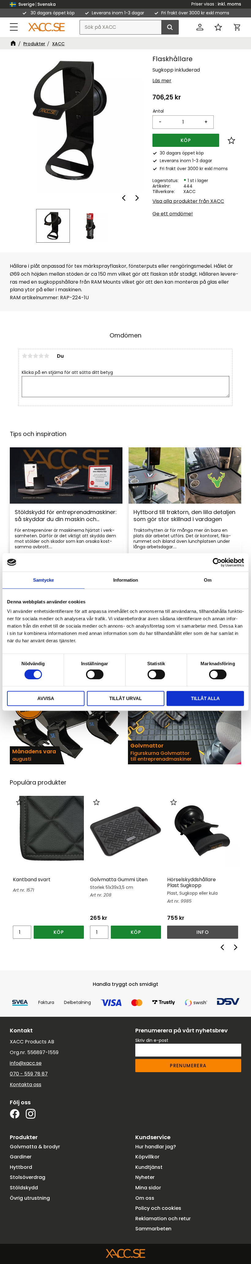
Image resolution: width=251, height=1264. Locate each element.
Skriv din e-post (151, 1040)
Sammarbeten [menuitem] (153, 1228)
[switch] (94, 674)
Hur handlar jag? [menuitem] (155, 1146)
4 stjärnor (41, 356)
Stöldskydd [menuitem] (24, 1187)
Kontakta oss (25, 1084)
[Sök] (169, 27)
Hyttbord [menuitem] (21, 1167)
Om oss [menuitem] (144, 1198)
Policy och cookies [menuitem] (158, 1208)
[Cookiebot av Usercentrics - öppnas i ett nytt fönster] (217, 562)
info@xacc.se (26, 1063)
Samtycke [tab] (43, 580)
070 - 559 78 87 (29, 1073)
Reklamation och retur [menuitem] (163, 1218)
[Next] (136, 198)
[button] (14, 27)
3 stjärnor (35, 356)
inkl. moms (229, 4)
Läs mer (161, 80)
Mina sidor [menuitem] (148, 1187)
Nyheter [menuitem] (145, 1177)
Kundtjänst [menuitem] (149, 1167)
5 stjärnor (46, 356)
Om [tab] (208, 580)
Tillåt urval (125, 698)
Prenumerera (188, 1065)
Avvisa (45, 698)
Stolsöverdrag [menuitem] (27, 1177)
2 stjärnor (30, 356)
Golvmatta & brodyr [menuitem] (35, 1146)
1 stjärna (24, 356)
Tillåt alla (205, 698)
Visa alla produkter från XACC (188, 201)
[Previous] (124, 198)
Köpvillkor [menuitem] (147, 1156)
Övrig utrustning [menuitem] (30, 1198)
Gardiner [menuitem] (21, 1156)
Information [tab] (125, 580)
